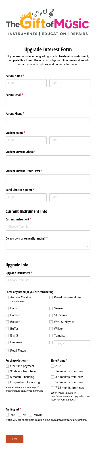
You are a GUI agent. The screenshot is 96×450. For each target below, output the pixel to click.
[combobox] (48, 227)
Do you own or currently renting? (32, 238)
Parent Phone (20, 113)
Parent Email (20, 95)
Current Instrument (24, 219)
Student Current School (26, 152)
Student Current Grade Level (29, 171)
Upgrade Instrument (24, 273)
